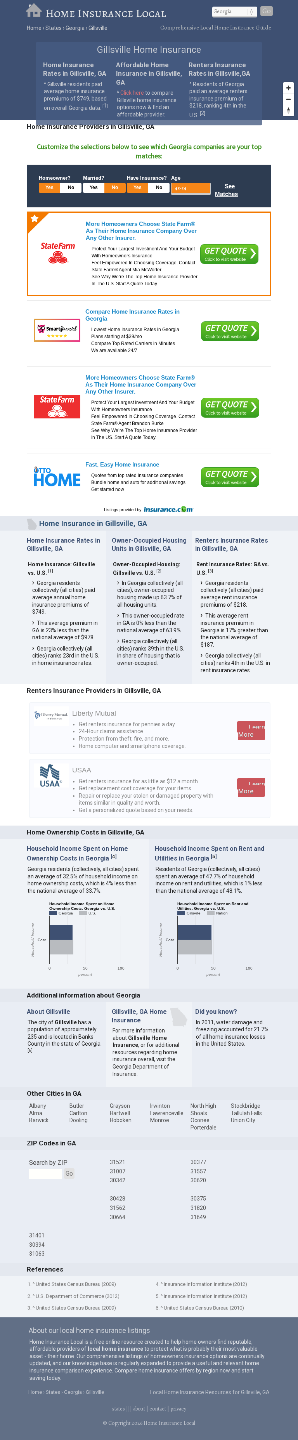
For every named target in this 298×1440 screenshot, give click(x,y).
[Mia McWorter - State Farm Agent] (58, 253)
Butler (76, 1106)
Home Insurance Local (105, 13)
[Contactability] (57, 330)
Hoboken (121, 1120)
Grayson (120, 1106)
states (118, 1408)
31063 (37, 1254)
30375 (198, 1198)
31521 (117, 1162)
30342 (117, 1180)
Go (266, 11)
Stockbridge (245, 1106)
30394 (37, 1245)
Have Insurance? (147, 178)
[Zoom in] (288, 88)
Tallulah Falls (246, 1113)
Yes (49, 187)
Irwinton (160, 1106)
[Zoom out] (288, 99)
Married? (93, 178)
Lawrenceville (167, 1113)
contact (157, 1408)
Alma (35, 1113)
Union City (243, 1120)
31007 (117, 1171)
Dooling (78, 1120)
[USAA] (51, 785)
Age (175, 178)
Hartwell (120, 1113)
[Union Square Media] (57, 476)
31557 (198, 1171)
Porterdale (204, 1127)
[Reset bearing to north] (288, 110)
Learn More (251, 730)
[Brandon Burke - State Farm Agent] (57, 406)
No (71, 187)
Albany (37, 1106)
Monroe (159, 1120)
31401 (37, 1235)
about (139, 1408)
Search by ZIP (48, 1162)
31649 (198, 1217)
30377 (198, 1162)
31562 (117, 1208)
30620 (198, 1180)
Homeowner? (55, 178)
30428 (117, 1198)
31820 (198, 1208)
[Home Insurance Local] (35, 13)
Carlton (78, 1113)
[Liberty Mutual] (51, 724)
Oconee (200, 1120)
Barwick (39, 1120)
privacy (178, 1408)
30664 (117, 1217)
